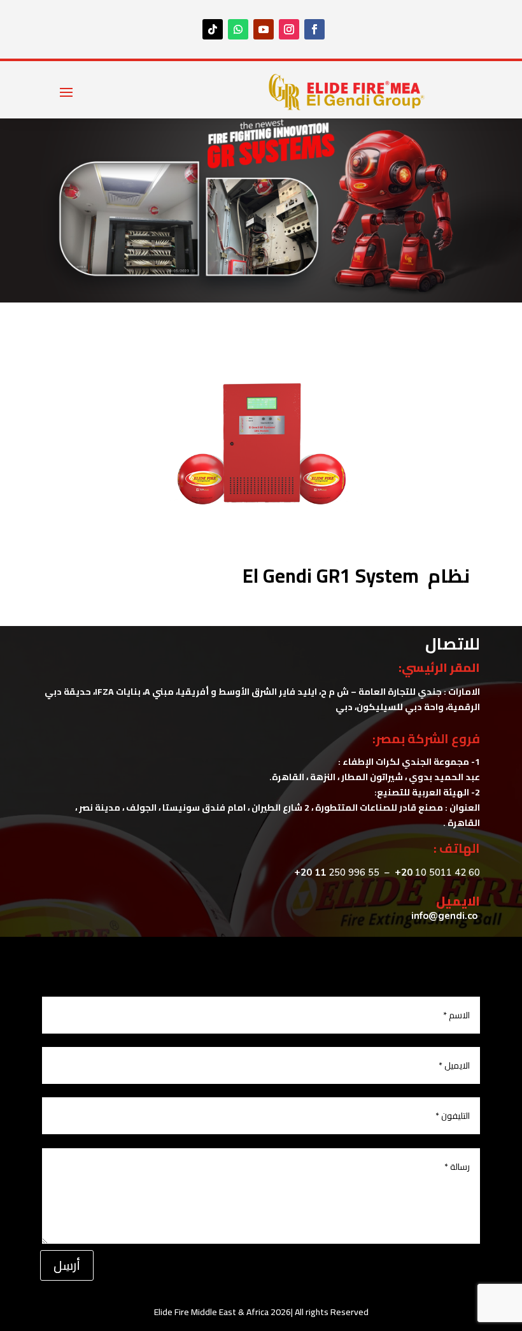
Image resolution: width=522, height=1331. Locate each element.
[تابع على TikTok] (212, 29)
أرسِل (66, 1265)
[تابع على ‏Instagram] (289, 29)
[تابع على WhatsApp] (238, 29)
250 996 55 (354, 872)
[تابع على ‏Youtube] (263, 29)
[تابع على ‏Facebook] (314, 29)
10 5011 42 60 (437, 872)
